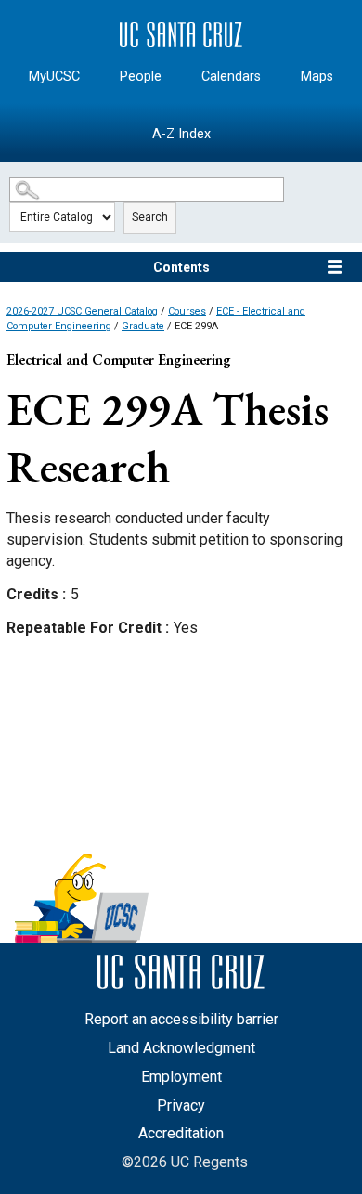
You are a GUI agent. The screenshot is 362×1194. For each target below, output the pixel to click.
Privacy (181, 1105)
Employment (181, 1076)
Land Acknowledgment (181, 1048)
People (141, 76)
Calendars (231, 76)
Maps (317, 76)
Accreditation (181, 1133)
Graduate (143, 326)
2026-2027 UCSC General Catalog (82, 311)
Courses (187, 311)
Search (150, 217)
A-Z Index (181, 134)
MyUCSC (54, 76)
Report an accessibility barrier (181, 1019)
